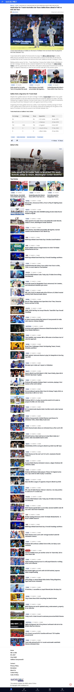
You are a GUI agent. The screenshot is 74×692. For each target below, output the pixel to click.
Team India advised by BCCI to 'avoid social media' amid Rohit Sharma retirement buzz (42, 643)
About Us (13, 670)
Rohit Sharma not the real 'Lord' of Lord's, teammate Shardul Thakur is (42, 454)
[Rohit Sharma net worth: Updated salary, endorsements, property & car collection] (17, 606)
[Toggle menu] (2, 2)
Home (12, 650)
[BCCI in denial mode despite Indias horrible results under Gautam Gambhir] (17, 409)
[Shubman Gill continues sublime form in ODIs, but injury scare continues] (17, 543)
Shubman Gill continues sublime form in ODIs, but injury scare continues (42, 544)
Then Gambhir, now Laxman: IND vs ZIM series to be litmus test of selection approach (44, 338)
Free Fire (28, 272)
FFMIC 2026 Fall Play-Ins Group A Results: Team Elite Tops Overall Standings (44, 311)
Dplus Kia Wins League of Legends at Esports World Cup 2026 (43, 482)
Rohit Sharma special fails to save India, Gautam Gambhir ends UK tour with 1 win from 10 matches (44, 508)
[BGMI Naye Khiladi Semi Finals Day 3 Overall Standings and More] (17, 256)
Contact (12, 663)
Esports (27, 209)
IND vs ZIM (24, 690)
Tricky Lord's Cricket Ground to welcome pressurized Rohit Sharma (44, 616)
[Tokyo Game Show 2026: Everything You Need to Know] (17, 597)
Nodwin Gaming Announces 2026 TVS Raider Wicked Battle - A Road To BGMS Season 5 (43, 517)
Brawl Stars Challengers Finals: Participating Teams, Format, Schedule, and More (42, 347)
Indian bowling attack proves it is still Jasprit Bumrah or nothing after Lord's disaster (43, 562)
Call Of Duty (28, 326)
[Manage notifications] (70, 684)
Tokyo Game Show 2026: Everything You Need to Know (41, 598)
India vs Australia (21, 137)
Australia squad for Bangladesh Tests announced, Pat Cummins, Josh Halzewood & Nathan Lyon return (55, 195)
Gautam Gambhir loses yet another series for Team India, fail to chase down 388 (43, 553)
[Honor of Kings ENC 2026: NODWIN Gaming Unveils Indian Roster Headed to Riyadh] (17, 211)
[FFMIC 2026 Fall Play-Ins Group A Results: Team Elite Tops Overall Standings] (17, 310)
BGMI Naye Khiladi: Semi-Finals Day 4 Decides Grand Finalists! (42, 239)
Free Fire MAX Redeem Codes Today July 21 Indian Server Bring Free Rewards (43, 275)
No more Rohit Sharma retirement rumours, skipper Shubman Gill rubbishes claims (43, 463)
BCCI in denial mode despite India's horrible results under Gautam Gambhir (44, 410)
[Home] (11, 2)
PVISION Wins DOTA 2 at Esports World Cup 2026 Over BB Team (43, 446)
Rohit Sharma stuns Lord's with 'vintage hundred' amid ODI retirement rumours (42, 535)
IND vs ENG (13, 653)
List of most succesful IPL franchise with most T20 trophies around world (42, 634)
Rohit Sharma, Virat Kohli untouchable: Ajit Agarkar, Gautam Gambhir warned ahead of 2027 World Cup (18, 195)
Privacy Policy (14, 666)
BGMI (27, 237)
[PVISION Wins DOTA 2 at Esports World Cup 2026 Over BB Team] (17, 445)
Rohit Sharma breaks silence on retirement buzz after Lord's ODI (44, 428)
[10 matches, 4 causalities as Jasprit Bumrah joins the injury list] (17, 588)
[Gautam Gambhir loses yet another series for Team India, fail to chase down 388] (17, 552)
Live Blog (28, 550)
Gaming (27, 200)
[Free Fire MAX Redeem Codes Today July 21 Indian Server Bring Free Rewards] (17, 274)
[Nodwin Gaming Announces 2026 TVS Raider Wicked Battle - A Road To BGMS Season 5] (17, 516)
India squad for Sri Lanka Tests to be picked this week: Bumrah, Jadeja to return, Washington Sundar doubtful (37, 173)
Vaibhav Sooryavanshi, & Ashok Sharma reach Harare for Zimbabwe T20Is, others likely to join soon (41, 419)
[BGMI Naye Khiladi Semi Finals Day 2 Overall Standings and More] (17, 525)
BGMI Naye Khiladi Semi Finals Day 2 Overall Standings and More (43, 526)
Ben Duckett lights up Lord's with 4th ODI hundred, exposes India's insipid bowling (42, 571)
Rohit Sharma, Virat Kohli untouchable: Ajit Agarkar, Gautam (36, 89)
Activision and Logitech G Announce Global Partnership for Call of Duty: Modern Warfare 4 (44, 329)
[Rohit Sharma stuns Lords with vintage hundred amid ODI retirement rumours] (17, 534)
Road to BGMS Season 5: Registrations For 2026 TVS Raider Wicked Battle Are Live (42, 248)
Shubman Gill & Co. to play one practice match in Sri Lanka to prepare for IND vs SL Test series (42, 401)
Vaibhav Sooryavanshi (16, 659)
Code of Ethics (14, 675)
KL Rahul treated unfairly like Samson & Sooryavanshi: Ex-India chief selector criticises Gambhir (43, 320)
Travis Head (47, 97)
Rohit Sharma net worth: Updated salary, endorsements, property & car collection (44, 607)
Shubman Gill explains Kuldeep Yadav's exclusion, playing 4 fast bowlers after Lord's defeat (43, 383)
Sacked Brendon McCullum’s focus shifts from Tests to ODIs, (55, 89)
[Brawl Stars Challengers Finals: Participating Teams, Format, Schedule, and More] (17, 346)
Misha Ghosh (15, 12)
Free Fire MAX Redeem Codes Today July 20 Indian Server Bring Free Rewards (43, 499)
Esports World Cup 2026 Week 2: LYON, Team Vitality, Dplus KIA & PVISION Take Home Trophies (44, 374)
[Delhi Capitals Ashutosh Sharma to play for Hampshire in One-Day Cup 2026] (17, 355)
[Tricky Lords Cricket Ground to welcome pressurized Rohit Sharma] (17, 615)
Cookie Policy (14, 672)
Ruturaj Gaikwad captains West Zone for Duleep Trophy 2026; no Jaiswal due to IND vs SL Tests (44, 392)
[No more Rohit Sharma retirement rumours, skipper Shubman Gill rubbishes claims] (17, 463)
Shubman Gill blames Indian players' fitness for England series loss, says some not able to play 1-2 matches (43, 472)
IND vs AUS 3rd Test (48, 56)
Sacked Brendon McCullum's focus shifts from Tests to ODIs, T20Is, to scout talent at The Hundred (37, 195)
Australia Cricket (31, 137)
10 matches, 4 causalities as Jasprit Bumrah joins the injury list (43, 589)
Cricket (13, 85)
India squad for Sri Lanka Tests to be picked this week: (18, 88)
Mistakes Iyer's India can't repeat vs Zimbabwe (39, 365)
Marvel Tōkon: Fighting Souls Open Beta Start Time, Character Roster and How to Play (43, 302)
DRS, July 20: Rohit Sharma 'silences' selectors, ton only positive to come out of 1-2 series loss (43, 490)
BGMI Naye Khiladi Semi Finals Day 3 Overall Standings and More (43, 257)
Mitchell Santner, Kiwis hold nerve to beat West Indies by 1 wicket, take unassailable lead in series (42, 437)
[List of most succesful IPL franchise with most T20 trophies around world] (17, 633)
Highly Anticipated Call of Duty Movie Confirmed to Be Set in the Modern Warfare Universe (43, 625)
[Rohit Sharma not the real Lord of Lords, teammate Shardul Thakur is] (17, 454)
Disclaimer (13, 668)
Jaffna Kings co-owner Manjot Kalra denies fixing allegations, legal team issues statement (43, 580)
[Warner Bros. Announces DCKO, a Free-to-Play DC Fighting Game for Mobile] (17, 202)
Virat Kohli (13, 657)
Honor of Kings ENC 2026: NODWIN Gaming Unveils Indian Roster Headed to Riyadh (43, 212)
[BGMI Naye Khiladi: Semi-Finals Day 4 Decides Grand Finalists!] (17, 238)
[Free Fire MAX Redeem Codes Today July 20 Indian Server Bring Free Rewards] (17, 498)
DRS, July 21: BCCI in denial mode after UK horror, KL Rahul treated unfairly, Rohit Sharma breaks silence (44, 293)
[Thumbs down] (17, 140)
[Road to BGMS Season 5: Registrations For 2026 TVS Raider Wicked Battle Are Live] (17, 247)
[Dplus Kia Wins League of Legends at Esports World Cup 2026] (17, 481)
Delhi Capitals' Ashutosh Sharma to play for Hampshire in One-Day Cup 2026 (44, 356)
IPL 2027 (12, 655)
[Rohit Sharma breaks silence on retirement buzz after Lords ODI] (17, 427)
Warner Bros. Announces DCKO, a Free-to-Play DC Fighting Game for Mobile (43, 203)
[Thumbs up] (12, 140)
